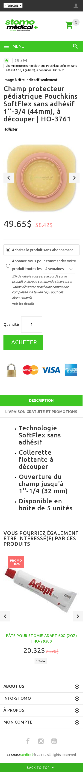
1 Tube (40, 661)
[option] (41, 178)
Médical (19, 755)
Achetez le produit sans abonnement (42, 250)
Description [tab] (41, 400)
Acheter (23, 342)
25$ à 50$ (21, 60)
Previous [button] (8, 178)
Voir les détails (23, 303)
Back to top (39, 767)
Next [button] (74, 178)
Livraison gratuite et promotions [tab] (41, 412)
